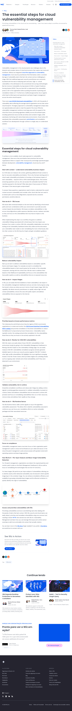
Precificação (25, 4)
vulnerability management (24, 163)
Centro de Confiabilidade (55, 682)
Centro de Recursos (30, 680)
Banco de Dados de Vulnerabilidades (34, 687)
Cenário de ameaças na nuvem (33, 682)
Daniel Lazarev (58, 600)
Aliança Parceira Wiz (53, 684)
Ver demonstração (65, 4)
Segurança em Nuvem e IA (8, 671)
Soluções (17, 4)
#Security (8, 562)
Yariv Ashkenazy (36, 600)
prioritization (31, 119)
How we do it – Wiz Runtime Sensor (60, 69)
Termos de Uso (48, 704)
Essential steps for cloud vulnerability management (59, 43)
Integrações (5, 680)
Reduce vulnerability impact (60, 53)
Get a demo (9, 548)
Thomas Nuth (13, 29)
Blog (5, 11)
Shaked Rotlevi (21, 29)
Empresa (48, 4)
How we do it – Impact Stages (61, 55)
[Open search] (53, 4)
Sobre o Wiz (52, 671)
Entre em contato (53, 680)
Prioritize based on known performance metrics (60, 58)
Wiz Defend (5, 678)
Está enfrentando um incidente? (62, 1)
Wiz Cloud (4, 675)
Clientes (41, 4)
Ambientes (4, 682)
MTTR (14, 517)
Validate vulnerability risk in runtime (60, 66)
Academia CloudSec (30, 678)
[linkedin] (66, 30)
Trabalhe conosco (53, 673)
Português (6, 693)
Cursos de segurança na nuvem (33, 673)
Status (30, 704)
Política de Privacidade (38, 704)
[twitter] (63, 30)
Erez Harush (66, 600)
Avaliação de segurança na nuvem (33, 684)
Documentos (5, 684)
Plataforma (8, 4)
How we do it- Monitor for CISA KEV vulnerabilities (61, 62)
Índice (54, 39)
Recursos (33, 4)
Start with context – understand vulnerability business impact (59, 48)
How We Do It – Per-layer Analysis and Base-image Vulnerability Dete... (60, 76)
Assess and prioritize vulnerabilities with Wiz (59, 81)
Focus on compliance (59, 72)
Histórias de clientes (30, 671)
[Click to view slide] (2, 647)
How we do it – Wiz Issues (60, 51)
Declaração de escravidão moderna (61, 704)
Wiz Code (4, 673)
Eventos (51, 678)
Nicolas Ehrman (12, 602)
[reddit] (69, 30)
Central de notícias (53, 675)
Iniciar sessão (50, 1)
